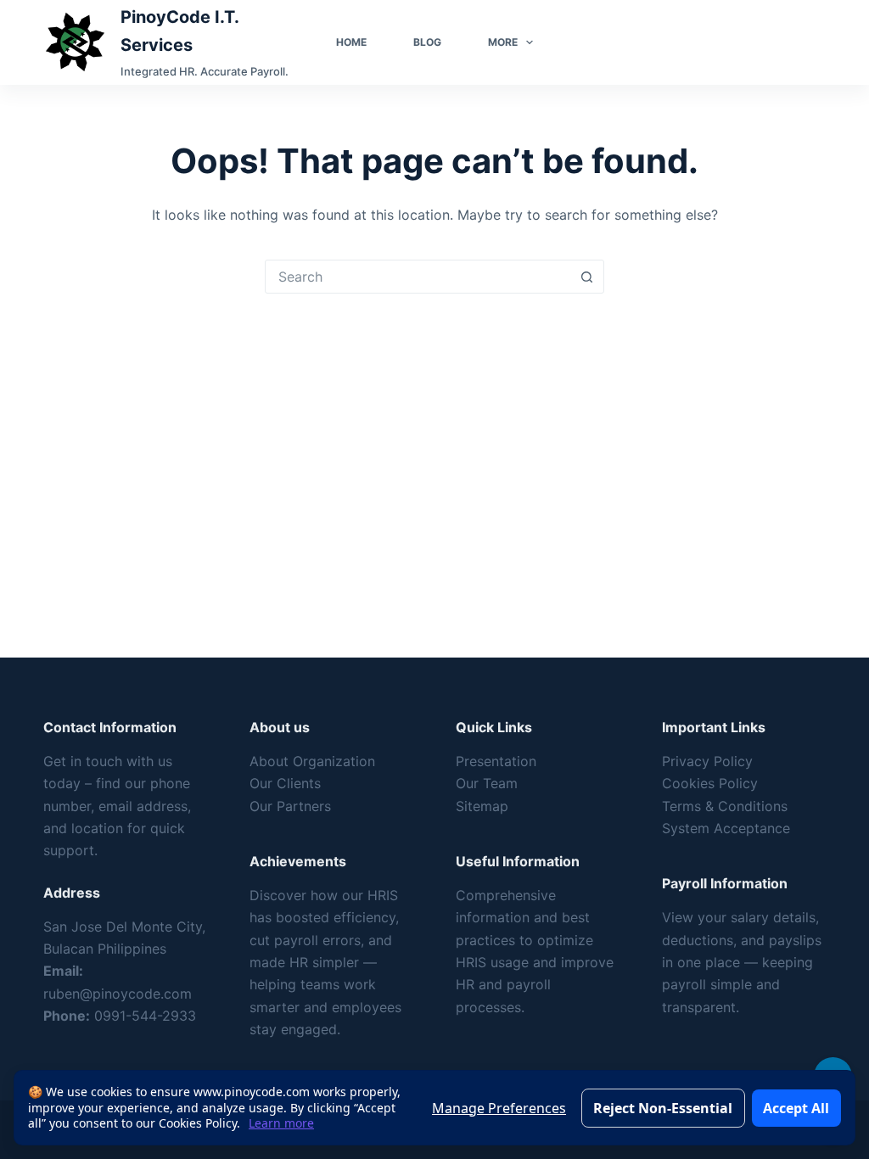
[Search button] (586, 277)
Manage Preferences (499, 1108)
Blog (427, 42)
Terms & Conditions (725, 806)
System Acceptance (726, 828)
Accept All (796, 1108)
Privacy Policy (707, 761)
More (503, 42)
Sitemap (482, 806)
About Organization (312, 761)
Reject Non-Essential (662, 1108)
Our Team (487, 783)
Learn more (281, 1123)
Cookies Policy (710, 783)
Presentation (496, 761)
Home (351, 42)
